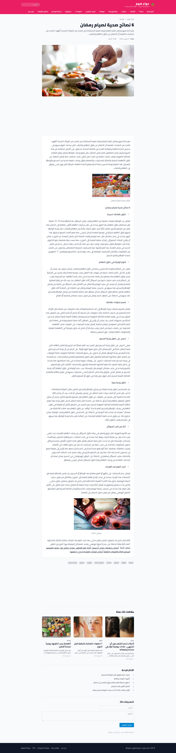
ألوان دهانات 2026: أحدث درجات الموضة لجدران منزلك (111, 690)
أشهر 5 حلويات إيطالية (122, 679)
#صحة (131, 562)
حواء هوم (130, 19)
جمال (123, 11)
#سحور (82, 562)
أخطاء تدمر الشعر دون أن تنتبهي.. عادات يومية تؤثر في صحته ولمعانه (119, 647)
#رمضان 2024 (99, 562)
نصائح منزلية (42, 11)
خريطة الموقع (26, 748)
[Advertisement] (88, 116)
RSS (34, 748)
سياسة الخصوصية (43, 748)
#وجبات (89, 562)
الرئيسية (150, 11)
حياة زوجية (113, 11)
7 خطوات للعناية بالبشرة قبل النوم (88, 645)
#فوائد (124, 562)
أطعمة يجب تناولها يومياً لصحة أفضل (58, 645)
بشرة (100, 640)
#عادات (109, 562)
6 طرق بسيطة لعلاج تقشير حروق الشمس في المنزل (111, 682)
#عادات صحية (73, 562)
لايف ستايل (90, 11)
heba (132, 39)
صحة (141, 11)
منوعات (78, 11)
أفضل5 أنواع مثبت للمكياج (120, 686)
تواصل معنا (55, 748)
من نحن (31, 11)
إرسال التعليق (127, 725)
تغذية (132, 11)
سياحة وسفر (56, 11)
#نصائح (116, 562)
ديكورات (68, 11)
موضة (102, 11)
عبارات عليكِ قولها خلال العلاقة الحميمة (115, 675)
